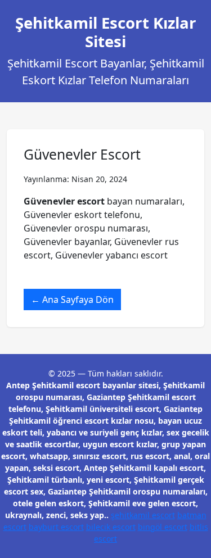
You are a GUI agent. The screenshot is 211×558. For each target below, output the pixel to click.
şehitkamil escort (143, 515)
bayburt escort (56, 526)
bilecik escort (111, 526)
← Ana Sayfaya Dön (72, 299)
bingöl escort (162, 526)
